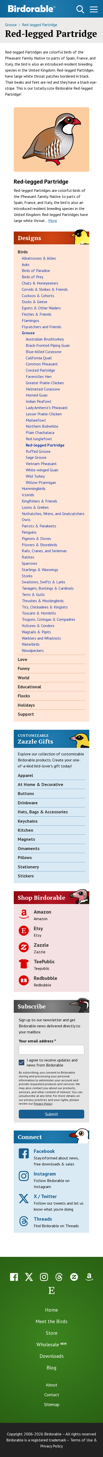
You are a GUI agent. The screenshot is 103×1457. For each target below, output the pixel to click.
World (23, 678)
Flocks (24, 696)
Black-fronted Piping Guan (48, 345)
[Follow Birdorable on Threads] (59, 1277)
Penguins (29, 532)
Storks (27, 575)
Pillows (25, 857)
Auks (26, 264)
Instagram (45, 1173)
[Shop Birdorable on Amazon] (89, 1277)
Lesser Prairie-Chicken (44, 413)
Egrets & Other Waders (41, 307)
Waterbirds (31, 644)
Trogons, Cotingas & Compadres (48, 619)
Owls (26, 519)
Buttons (26, 793)
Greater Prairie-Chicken (45, 382)
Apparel (25, 775)
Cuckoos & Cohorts (38, 295)
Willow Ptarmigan (41, 482)
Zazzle (41, 945)
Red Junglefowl (39, 438)
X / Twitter (45, 1196)
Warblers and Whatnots (41, 638)
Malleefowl (36, 420)
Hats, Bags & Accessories (43, 812)
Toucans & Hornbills (39, 612)
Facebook (44, 1151)
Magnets (26, 839)
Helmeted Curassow (43, 388)
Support (26, 714)
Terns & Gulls (33, 594)
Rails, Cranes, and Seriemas (44, 550)
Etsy (38, 928)
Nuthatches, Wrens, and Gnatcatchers (53, 513)
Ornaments (29, 848)
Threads (43, 1219)
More (52, 220)
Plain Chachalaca (40, 432)
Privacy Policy (43, 1103)
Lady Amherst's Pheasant (47, 407)
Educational (29, 687)
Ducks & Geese (34, 301)
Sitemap (51, 1404)
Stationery (28, 867)
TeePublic (44, 961)
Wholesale (51, 1344)
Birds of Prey (32, 276)
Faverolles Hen (39, 376)
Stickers (26, 876)
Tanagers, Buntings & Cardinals (48, 588)
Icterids (28, 494)
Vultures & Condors (38, 625)
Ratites (28, 556)
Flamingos (30, 320)
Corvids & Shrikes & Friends (45, 289)
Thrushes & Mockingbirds (43, 600)
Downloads (52, 1356)
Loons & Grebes (35, 507)
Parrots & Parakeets (39, 525)
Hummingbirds (34, 488)
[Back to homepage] (32, 8)
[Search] (80, 9)
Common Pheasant (42, 363)
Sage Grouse (36, 457)
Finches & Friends (37, 314)
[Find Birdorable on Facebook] (14, 1277)
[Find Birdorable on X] (29, 1277)
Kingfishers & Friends (39, 500)
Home (51, 1310)
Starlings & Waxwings (40, 569)
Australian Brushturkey (45, 339)
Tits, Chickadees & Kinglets (45, 606)
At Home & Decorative (40, 784)
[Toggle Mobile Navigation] (93, 10)
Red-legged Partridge (39, 24)
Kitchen (25, 830)
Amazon (42, 912)
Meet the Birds (52, 1321)
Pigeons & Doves (36, 538)
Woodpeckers (33, 650)
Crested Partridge (40, 370)
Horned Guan (37, 395)
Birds (23, 252)
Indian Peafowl (38, 401)
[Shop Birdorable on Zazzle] (74, 1277)
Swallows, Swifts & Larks (43, 581)
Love (22, 659)
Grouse (11, 24)
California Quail (39, 357)
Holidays (26, 705)
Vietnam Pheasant (41, 463)
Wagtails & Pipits (36, 631)
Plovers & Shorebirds (39, 544)
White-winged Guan (42, 469)
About (51, 1385)
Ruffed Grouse (38, 451)
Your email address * (37, 1040)
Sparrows (29, 563)
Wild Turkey (35, 476)
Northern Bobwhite (42, 426)
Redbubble (45, 978)
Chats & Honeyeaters (40, 283)
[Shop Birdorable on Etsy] (52, 1290)
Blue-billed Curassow (44, 351)
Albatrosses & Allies (39, 258)
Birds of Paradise (36, 270)
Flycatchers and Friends (41, 326)
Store (52, 1333)
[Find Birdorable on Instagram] (44, 1277)
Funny (24, 668)
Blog (51, 1367)
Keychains (28, 821)
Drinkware (28, 803)
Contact (51, 1394)
